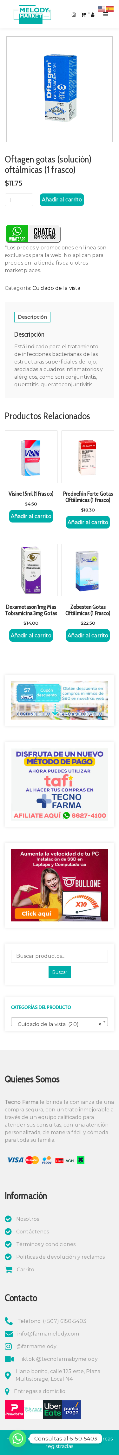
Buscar (59, 972)
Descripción (32, 317)
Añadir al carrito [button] (31, 516)
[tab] (32, 317)
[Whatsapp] (17, 1438)
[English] (102, 8)
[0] (83, 14)
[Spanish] (110, 8)
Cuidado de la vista (56, 288)
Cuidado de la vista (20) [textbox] (57, 1024)
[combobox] (59, 1021)
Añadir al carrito (62, 200)
